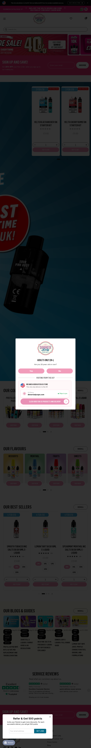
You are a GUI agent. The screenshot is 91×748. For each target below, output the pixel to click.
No (59, 371)
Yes (31, 371)
